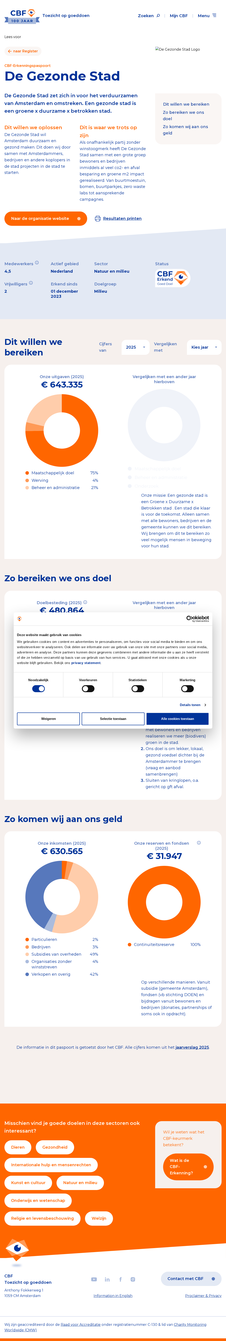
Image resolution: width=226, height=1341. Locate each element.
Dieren (18, 1147)
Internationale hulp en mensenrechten (51, 1165)
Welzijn (99, 1218)
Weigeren (48, 719)
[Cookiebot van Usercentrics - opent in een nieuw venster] (189, 619)
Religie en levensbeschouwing (42, 1218)
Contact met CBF (185, 1278)
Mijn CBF (179, 15)
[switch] (88, 688)
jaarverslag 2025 (192, 1047)
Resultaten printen (122, 218)
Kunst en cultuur (28, 1182)
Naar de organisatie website (40, 218)
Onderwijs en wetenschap (38, 1200)
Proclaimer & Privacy (203, 1296)
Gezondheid (55, 1147)
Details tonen (190, 705)
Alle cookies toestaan (177, 719)
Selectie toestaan (113, 719)
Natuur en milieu (80, 1182)
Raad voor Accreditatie (81, 1325)
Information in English (113, 1296)
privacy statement (86, 663)
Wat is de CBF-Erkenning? (181, 1167)
